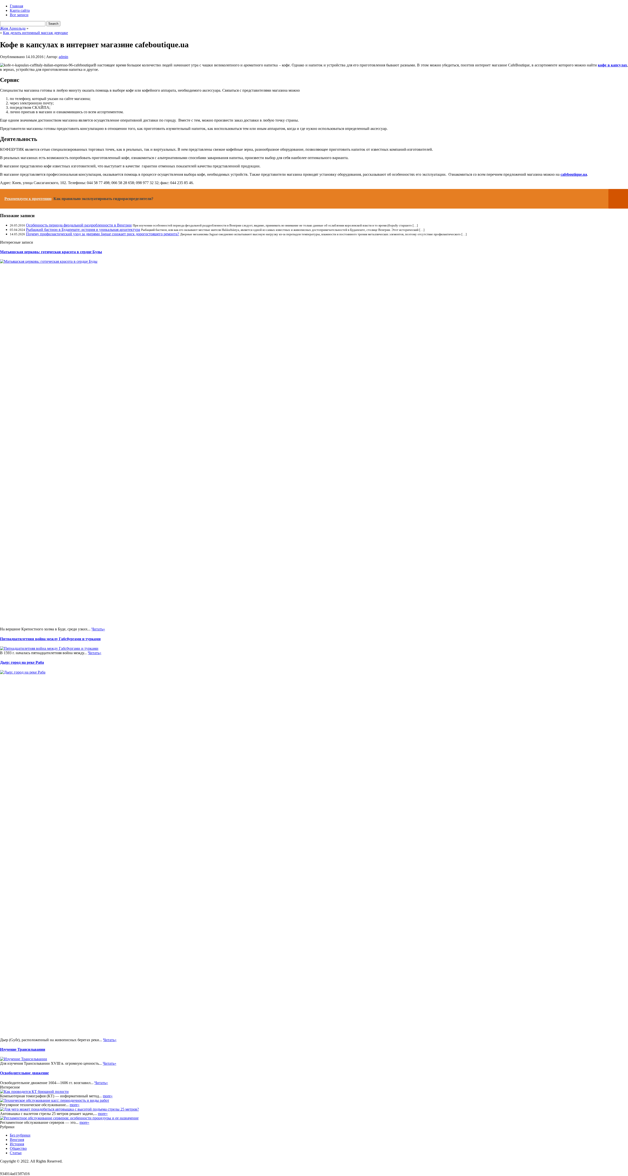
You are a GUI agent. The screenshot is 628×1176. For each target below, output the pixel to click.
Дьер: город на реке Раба (22, 662)
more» (108, 1096)
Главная (16, 6)
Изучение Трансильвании (22, 1049)
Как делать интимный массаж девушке (35, 33)
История (17, 1144)
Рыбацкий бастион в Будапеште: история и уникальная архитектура (83, 229)
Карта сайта (20, 10)
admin (63, 57)
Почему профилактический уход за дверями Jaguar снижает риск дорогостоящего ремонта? (102, 234)
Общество (18, 1148)
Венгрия (17, 1140)
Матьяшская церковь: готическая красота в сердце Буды (51, 252)
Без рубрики (20, 1135)
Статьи (16, 1153)
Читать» (98, 629)
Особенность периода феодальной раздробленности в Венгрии (79, 225)
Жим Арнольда (13, 28)
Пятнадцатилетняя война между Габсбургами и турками (50, 639)
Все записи (19, 15)
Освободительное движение (24, 1073)
